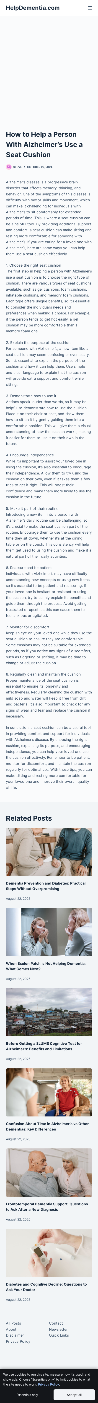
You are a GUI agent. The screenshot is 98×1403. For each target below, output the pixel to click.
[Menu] (90, 8)
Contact (56, 1323)
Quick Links (59, 1335)
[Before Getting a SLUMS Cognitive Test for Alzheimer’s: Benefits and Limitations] (49, 1012)
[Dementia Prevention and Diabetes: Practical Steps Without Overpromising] (49, 852)
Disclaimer (15, 1335)
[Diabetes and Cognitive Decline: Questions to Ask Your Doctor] (49, 1253)
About (11, 1329)
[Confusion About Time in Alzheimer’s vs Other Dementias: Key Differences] (49, 1092)
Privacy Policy (18, 1341)
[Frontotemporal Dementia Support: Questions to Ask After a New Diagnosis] (49, 1172)
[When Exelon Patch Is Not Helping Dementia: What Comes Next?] (49, 932)
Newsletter (58, 1329)
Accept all (74, 1395)
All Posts (13, 1323)
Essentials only (27, 1395)
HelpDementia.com (33, 7)
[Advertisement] (49, 67)
